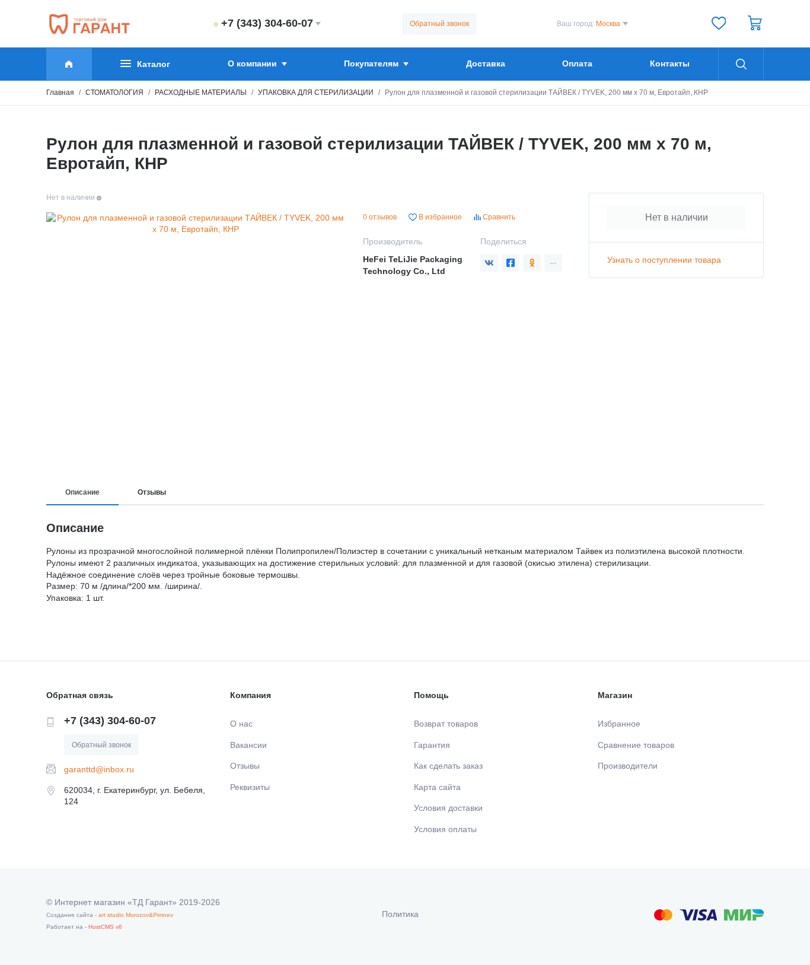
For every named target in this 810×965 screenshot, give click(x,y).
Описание (82, 492)
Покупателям (371, 63)
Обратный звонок (439, 24)
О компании (252, 63)
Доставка (485, 63)
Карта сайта (437, 787)
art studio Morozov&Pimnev (135, 915)
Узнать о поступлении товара (664, 260)
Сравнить (498, 217)
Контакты (670, 63)
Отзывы (152, 492)
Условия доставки (448, 808)
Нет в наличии (676, 217)
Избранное (619, 723)
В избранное (439, 217)
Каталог (153, 64)
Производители (628, 765)
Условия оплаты (445, 829)
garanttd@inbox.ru (99, 769)
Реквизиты (250, 787)
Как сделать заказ (448, 765)
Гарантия (432, 745)
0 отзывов (380, 217)
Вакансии (248, 745)
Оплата (577, 63)
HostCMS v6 (105, 926)
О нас (241, 723)
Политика (400, 914)
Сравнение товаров (636, 745)
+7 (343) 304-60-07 (267, 23)
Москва (608, 24)
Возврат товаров (446, 723)
